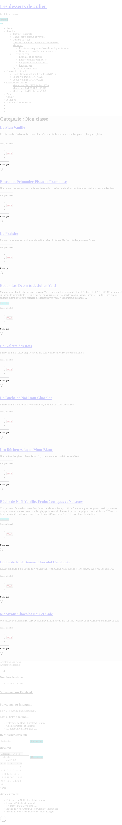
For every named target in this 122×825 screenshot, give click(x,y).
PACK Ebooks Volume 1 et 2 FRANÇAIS (34, 74)
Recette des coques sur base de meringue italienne (44, 48)
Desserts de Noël (21, 39)
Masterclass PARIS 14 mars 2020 (29, 91)
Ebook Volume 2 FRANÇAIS (28, 76)
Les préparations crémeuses (33, 59)
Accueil (10, 28)
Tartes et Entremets (22, 34)
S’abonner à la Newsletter (19, 102)
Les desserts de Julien (23, 6)
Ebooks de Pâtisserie (16, 71)
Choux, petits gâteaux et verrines (29, 36)
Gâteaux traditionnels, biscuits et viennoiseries (36, 42)
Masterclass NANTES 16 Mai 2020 (31, 85)
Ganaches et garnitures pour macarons (38, 51)
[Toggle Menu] (1, 23)
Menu (3, 20)
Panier (9, 94)
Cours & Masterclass (16, 82)
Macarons (18, 45)
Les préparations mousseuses (33, 62)
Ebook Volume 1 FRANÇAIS (28, 79)
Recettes (10, 31)
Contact (10, 96)
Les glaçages (25, 65)
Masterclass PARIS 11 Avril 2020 (29, 88)
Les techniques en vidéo (25, 68)
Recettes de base (21, 54)
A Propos (11, 99)
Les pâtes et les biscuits (30, 56)
